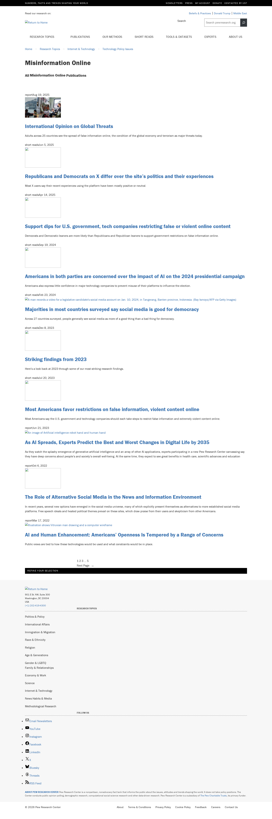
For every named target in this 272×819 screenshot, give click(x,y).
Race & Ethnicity (35, 640)
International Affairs (37, 624)
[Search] (243, 23)
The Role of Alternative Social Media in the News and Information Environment (113, 497)
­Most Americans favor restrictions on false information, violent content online (112, 409)
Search (181, 21)
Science (30, 683)
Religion (30, 647)
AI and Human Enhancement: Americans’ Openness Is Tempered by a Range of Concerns (124, 534)
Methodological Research (40, 706)
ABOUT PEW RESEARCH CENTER (42, 792)
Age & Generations (36, 655)
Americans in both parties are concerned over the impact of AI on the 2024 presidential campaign (135, 276)
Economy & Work (35, 675)
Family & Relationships (39, 668)
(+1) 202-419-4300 (35, 605)
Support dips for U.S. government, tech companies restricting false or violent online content (128, 226)
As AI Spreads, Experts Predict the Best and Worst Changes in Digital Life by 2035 (117, 442)
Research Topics (42, 37)
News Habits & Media (38, 698)
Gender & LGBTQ (35, 663)
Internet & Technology (38, 690)
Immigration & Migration (40, 632)
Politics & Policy (35, 616)
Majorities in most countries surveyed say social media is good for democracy (112, 309)
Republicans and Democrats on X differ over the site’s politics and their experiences (119, 176)
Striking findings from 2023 (56, 359)
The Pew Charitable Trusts (213, 795)
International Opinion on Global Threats (69, 126)
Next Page (85, 565)
